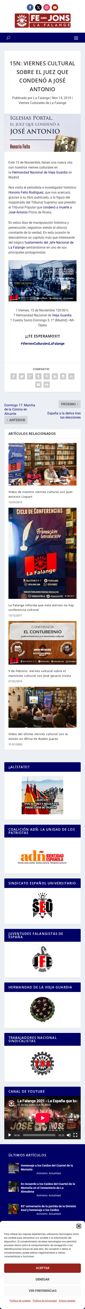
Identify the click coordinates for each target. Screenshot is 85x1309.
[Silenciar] (69, 1135)
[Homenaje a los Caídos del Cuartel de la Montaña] (13, 1168)
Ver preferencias (43, 1291)
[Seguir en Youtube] (55, 7)
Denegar (42, 1279)
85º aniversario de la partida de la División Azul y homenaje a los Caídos (48, 1208)
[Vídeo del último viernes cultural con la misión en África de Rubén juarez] (42, 707)
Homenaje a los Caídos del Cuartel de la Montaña (47, 1167)
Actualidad (55, 1173)
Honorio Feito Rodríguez (26, 192)
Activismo (42, 1173)
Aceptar (42, 1268)
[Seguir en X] (38, 7)
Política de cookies (20, 1300)
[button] (79, 1226)
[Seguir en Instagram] (46, 7)
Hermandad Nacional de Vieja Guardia (40, 172)
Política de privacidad (45, 1300)
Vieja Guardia (62, 315)
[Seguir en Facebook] (30, 7)
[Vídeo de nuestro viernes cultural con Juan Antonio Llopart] (42, 464)
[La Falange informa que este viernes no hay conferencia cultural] (42, 553)
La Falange (41, 98)
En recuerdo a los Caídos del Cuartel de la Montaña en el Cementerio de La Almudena (48, 1187)
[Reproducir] (10, 1135)
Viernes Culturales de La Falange (42, 103)
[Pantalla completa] (75, 1135)
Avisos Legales (67, 1300)
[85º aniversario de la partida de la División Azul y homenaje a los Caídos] (13, 1209)
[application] (42, 1117)
